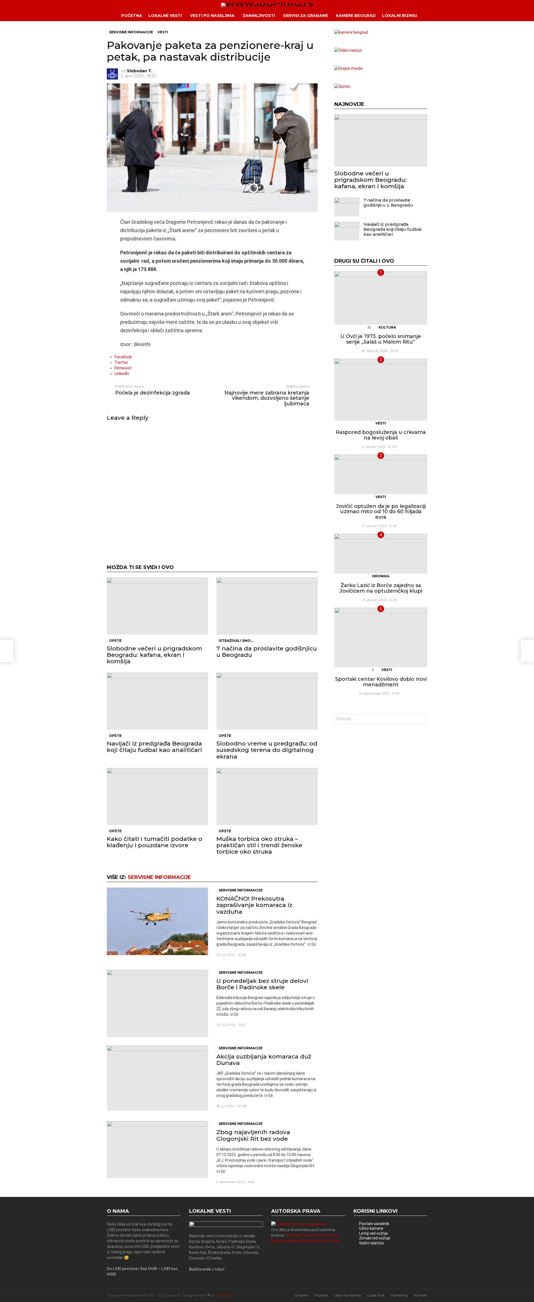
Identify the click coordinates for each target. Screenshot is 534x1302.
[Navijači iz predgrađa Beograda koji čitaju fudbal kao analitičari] (157, 701)
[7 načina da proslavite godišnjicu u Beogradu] (267, 606)
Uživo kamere (371, 1228)
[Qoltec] (342, 86)
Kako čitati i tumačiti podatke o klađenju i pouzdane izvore (154, 842)
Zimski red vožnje (374, 1238)
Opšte (115, 640)
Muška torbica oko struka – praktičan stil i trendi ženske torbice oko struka (259, 845)
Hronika (380, 576)
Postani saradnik (374, 1223)
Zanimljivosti (259, 15)
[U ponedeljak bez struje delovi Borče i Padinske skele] (157, 1003)
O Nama (301, 1295)
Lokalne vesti (165, 15)
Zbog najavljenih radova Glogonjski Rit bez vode (253, 1135)
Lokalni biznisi (399, 15)
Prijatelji (321, 1295)
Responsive (225, 1295)
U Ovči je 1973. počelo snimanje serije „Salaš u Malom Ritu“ (380, 339)
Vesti (380, 423)
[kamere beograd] (351, 32)
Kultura (387, 327)
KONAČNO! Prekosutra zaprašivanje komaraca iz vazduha (254, 905)
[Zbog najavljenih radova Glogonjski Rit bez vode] (157, 1149)
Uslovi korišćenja (347, 1295)
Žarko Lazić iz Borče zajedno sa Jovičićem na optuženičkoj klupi (381, 588)
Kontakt (420, 1295)
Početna (131, 15)
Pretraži (421, 719)
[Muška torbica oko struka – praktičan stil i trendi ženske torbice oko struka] (267, 796)
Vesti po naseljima (212, 15)
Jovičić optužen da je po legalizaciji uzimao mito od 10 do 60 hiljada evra (381, 511)
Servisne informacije (159, 877)
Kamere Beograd (356, 15)
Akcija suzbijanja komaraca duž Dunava (263, 1059)
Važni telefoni (371, 1243)
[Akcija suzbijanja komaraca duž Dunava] (157, 1077)
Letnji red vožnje (373, 1233)
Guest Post (376, 1295)
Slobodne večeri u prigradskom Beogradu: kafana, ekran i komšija (154, 655)
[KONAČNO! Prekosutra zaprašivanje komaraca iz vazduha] (157, 921)
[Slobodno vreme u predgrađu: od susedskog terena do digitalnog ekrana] (267, 701)
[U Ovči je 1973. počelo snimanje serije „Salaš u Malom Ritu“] (380, 298)
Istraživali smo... (236, 640)
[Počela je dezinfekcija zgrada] (6, 651)
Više (311, 944)
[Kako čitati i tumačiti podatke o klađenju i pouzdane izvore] (157, 796)
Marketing (399, 1295)
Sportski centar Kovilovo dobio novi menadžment (381, 682)
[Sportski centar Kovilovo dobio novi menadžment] (380, 637)
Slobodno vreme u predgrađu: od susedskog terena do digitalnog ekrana (266, 750)
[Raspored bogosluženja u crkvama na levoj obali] (380, 390)
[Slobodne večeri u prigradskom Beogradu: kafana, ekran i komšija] (157, 606)
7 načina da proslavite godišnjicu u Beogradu (266, 651)
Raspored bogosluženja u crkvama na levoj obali (381, 435)
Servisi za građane (305, 15)
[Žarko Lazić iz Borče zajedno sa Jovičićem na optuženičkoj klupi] (380, 553)
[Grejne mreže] (348, 68)
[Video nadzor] (348, 50)
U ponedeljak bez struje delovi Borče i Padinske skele (262, 984)
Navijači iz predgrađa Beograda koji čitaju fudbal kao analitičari (154, 746)
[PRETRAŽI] (431, 15)
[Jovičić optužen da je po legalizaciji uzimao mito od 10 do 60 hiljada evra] (380, 474)
